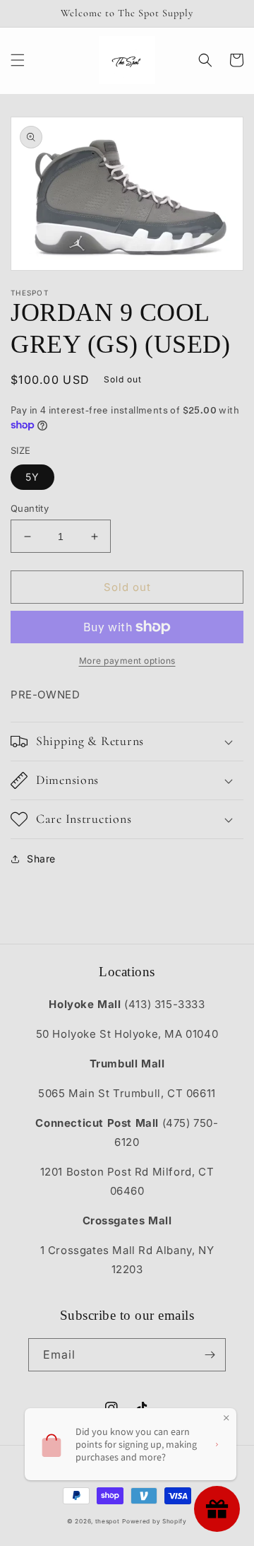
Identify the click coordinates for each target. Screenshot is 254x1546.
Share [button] (41, 859)
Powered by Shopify (154, 1521)
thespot (107, 1521)
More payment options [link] (127, 660)
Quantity (30, 508)
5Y (32, 477)
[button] (17, 60)
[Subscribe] (209, 1354)
